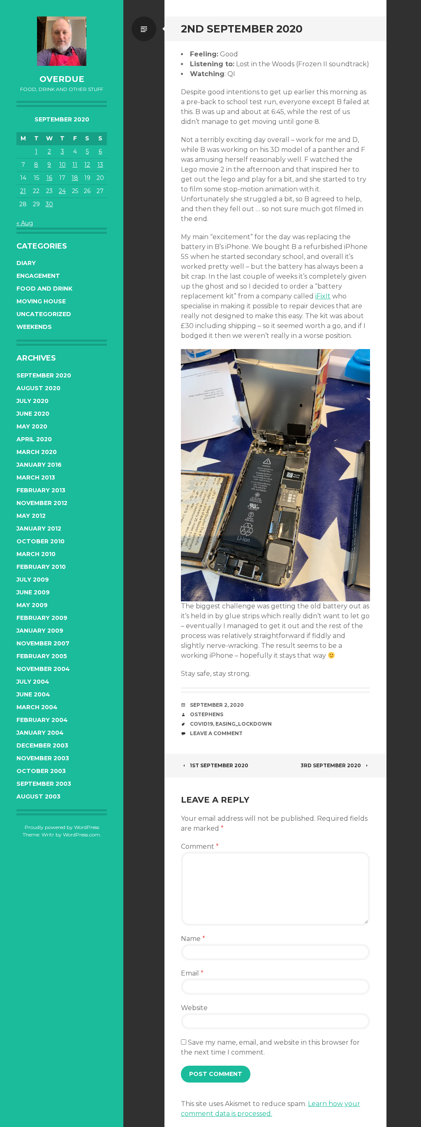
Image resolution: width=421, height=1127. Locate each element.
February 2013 (40, 490)
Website (194, 1008)
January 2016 (39, 464)
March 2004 (37, 707)
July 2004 (32, 681)
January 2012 (38, 528)
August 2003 (38, 796)
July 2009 (32, 579)
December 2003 (42, 745)
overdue (61, 79)
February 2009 (41, 618)
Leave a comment (216, 733)
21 (23, 191)
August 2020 (38, 388)
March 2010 (36, 554)
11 (74, 164)
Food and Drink (44, 288)
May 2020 (31, 426)
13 (100, 164)
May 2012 (31, 515)
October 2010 (40, 541)
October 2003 (41, 771)
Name (193, 939)
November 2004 (43, 669)
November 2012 (41, 503)
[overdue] (61, 41)
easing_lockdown (243, 724)
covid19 (201, 724)
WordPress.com (81, 834)
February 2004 (42, 720)
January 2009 (39, 630)
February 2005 (41, 656)
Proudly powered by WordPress (62, 827)
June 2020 (32, 413)
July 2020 (32, 401)
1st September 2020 (219, 765)
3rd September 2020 (331, 765)
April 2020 (34, 439)
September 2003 (43, 783)
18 (75, 178)
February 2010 (41, 566)
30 (49, 204)
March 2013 (35, 477)
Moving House (41, 301)
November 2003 (42, 758)
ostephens (206, 714)
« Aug (24, 223)
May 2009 (32, 605)
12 (87, 164)
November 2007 (42, 643)
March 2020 (36, 452)
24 (62, 191)
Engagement (38, 275)
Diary (26, 263)
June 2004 (33, 694)
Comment (200, 846)
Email (192, 973)
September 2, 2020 (217, 705)
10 (62, 164)
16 (49, 178)
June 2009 (33, 592)
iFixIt (323, 296)
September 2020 (43, 375)
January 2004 (40, 732)
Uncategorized (43, 314)
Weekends (34, 327)
